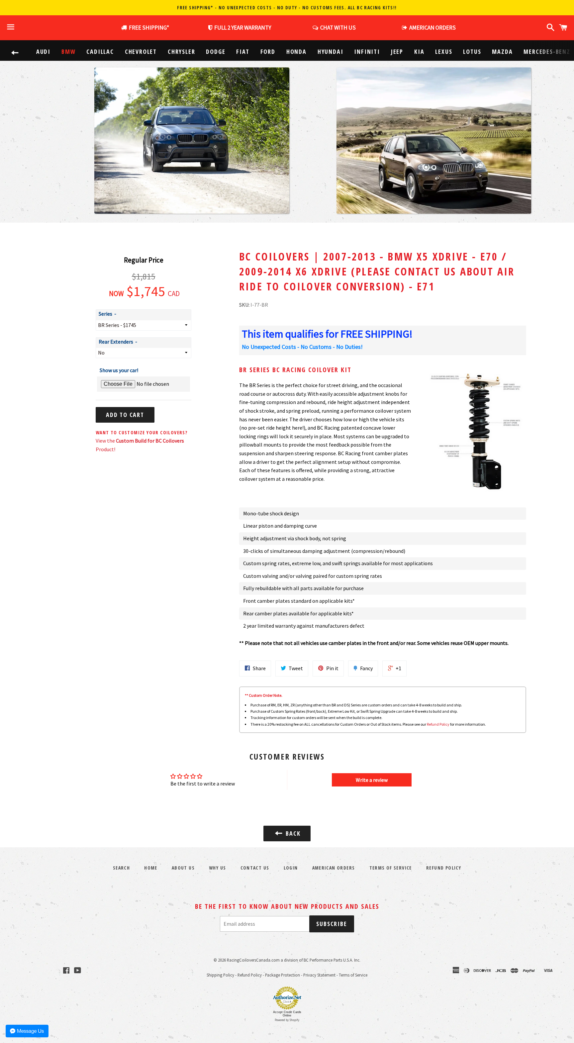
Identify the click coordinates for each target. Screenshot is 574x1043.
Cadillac (100, 51)
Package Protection (282, 975)
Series (105, 313)
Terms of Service (390, 868)
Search (121, 868)
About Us (183, 868)
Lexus (443, 51)
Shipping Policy (220, 975)
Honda (296, 51)
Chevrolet (141, 51)
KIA (419, 51)
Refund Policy (438, 724)
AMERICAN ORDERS (431, 27)
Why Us (217, 868)
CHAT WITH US (337, 27)
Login (291, 868)
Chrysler (181, 51)
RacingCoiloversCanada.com (253, 960)
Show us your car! (119, 370)
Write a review (372, 780)
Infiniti (367, 51)
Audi (43, 51)
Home (150, 868)
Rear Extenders (116, 341)
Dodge (215, 51)
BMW (68, 51)
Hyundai (330, 51)
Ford (267, 51)
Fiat (242, 51)
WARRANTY (242, 27)
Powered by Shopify (287, 1020)
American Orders (333, 868)
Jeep (397, 51)
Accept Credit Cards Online (287, 1013)
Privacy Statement (319, 975)
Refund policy (443, 868)
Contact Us (254, 868)
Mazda (502, 51)
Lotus (472, 51)
